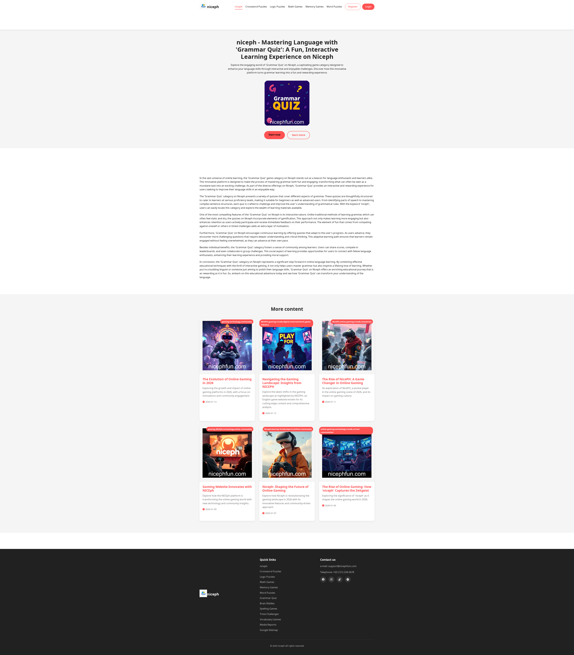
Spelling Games (268, 608)
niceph (238, 6)
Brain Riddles (267, 603)
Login (368, 6)
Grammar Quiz (268, 598)
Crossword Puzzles (256, 6)
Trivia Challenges (269, 614)
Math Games (295, 6)
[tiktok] (340, 579)
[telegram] (348, 579)
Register (353, 6)
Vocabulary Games (270, 619)
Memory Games (315, 6)
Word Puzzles (334, 6)
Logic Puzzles (277, 6)
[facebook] (323, 579)
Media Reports (268, 624)
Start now (274, 134)
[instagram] (331, 579)
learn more (298, 135)
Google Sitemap (269, 630)
